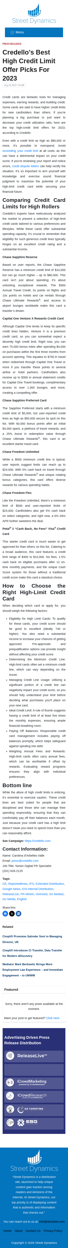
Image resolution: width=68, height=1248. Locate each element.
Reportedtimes (18, 883)
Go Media (8, 899)
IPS (31, 883)
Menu (20, 32)
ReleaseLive (10, 894)
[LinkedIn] (18, 913)
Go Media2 (56, 894)
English (22, 899)
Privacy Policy (53, 1230)
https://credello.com (38, 841)
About (18, 1230)
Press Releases (11, 43)
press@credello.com (25, 860)
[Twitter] (12, 913)
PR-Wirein (27, 894)
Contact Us (33, 1230)
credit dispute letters (25, 166)
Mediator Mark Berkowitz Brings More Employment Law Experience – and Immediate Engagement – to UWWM (32, 970)
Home (7, 1230)
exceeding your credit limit (20, 150)
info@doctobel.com (52, 1221)
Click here (52, 1018)
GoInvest (42, 894)
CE (4, 883)
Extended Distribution (50, 883)
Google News (11, 889)
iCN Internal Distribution (37, 889)
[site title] (34, 1160)
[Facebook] (5, 913)
